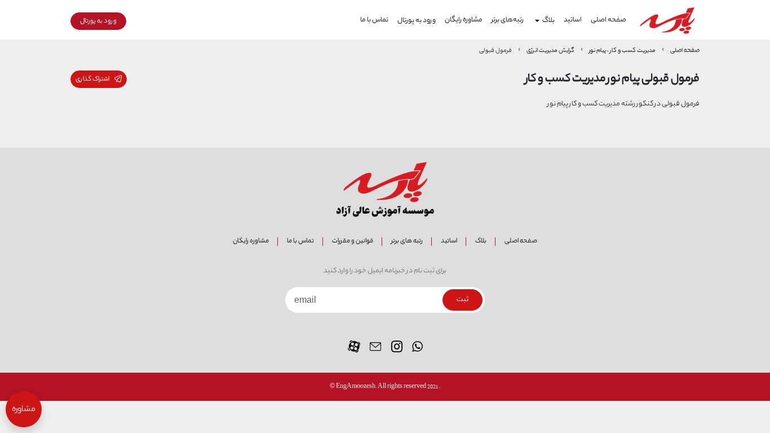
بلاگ (480, 241)
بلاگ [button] (548, 21)
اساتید (573, 20)
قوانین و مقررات (352, 241)
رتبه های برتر (407, 241)
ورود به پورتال (416, 20)
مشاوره (24, 409)
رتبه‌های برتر (508, 20)
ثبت (462, 300)
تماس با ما (374, 20)
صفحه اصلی (608, 20)
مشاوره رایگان (464, 20)
